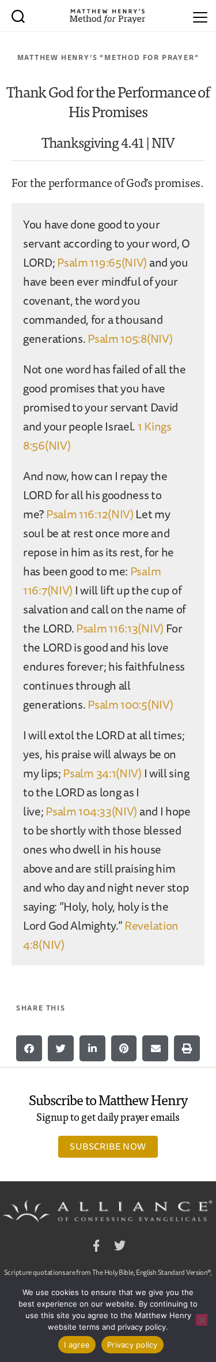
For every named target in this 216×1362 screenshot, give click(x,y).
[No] (201, 1320)
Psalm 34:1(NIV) (102, 773)
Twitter (120, 1247)
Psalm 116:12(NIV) (90, 514)
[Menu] (200, 15)
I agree (77, 1344)
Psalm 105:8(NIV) (130, 338)
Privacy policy (132, 1344)
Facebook (96, 1247)
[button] (29, 1048)
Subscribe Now (108, 1146)
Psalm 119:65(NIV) (102, 262)
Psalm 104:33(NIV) (91, 811)
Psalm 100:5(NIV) (130, 704)
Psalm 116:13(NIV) (120, 628)
